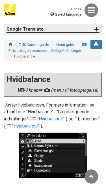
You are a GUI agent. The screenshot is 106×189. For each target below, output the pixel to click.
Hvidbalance (51, 119)
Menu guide (65, 45)
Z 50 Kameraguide (34, 45)
